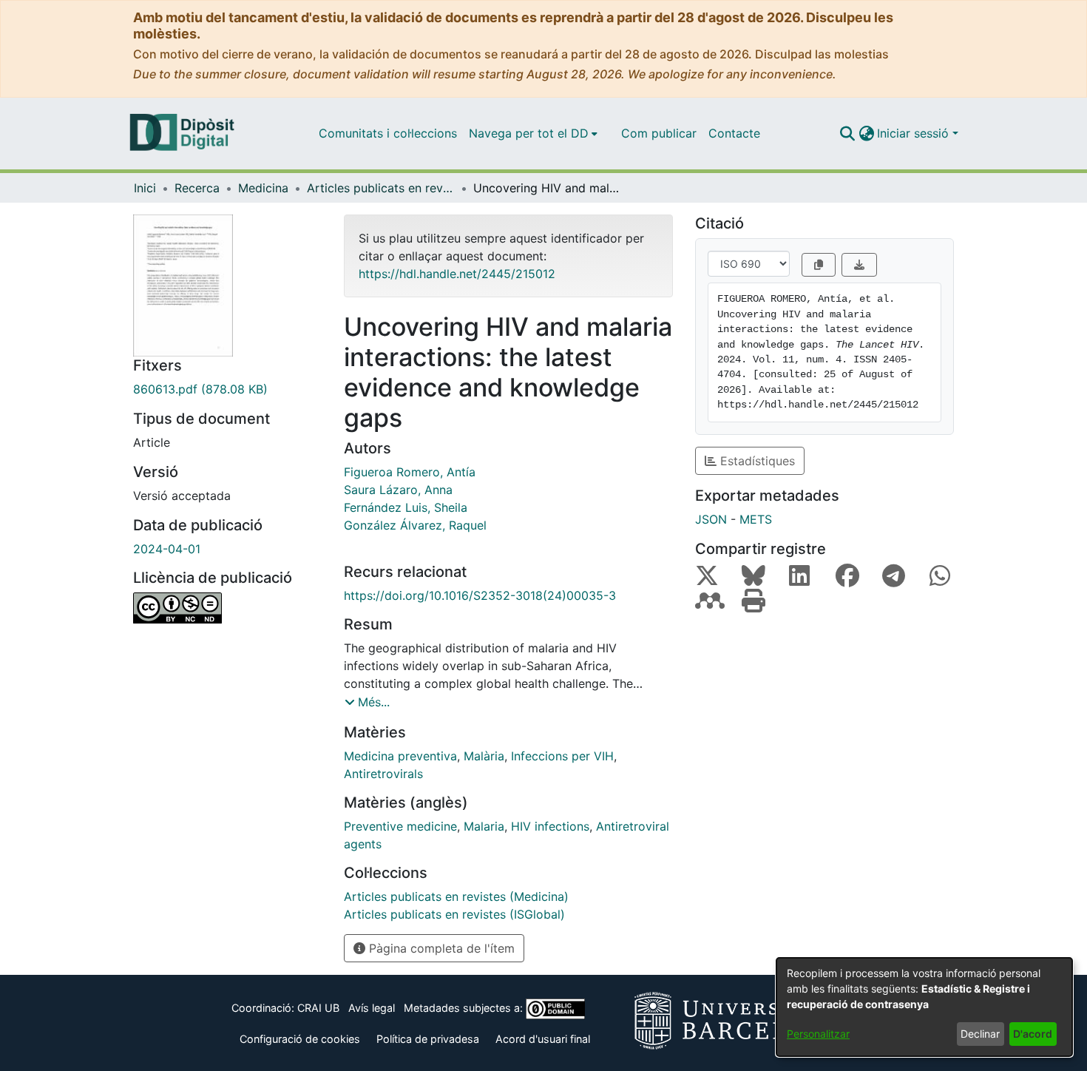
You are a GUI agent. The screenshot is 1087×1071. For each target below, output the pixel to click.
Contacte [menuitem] (734, 133)
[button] (847, 133)
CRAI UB (318, 1007)
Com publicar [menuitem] (659, 133)
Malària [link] (484, 756)
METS (755, 519)
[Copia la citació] (819, 265)
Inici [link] (145, 187)
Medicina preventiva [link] (400, 756)
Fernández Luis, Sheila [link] (405, 507)
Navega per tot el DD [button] (529, 133)
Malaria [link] (484, 826)
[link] (227, 389)
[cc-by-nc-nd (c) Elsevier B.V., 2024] (227, 608)
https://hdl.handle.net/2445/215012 (457, 273)
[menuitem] (533, 133)
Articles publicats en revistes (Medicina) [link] (381, 187)
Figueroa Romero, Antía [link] (409, 471)
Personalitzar (818, 1033)
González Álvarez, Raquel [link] (415, 525)
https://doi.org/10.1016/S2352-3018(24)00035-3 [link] (480, 595)
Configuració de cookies (300, 1039)
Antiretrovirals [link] (383, 773)
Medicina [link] (263, 187)
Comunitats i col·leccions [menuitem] (388, 133)
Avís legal (371, 1007)
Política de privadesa (427, 1039)
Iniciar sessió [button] (914, 133)
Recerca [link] (197, 187)
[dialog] (924, 1007)
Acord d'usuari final (542, 1039)
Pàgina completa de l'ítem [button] (440, 948)
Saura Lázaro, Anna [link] (398, 489)
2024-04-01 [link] (166, 548)
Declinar (980, 1033)
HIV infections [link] (550, 826)
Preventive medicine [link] (400, 826)
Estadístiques (756, 460)
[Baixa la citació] (859, 265)
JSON (711, 519)
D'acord (1032, 1033)
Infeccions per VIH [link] (562, 756)
